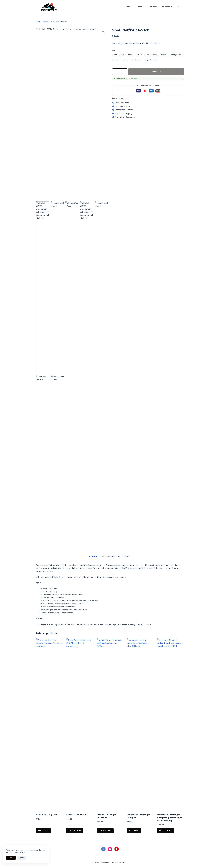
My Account (167, 7)
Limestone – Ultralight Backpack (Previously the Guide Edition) (170, 818)
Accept (11, 858)
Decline (21, 858)
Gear (128, 7)
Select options (75, 830)
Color (114, 50)
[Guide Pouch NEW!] (79, 724)
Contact (153, 7)
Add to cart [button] (43, 830)
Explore (139, 7)
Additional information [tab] (111, 556)
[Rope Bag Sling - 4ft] (49, 724)
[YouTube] (116, 849)
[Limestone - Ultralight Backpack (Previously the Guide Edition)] (170, 724)
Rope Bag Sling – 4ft (46, 815)
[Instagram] (110, 849)
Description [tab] (93, 556)
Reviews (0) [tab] (127, 556)
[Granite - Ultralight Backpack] (110, 724)
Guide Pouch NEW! (76, 815)
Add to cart (156, 71)
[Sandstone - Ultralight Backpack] (140, 724)
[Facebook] (103, 849)
